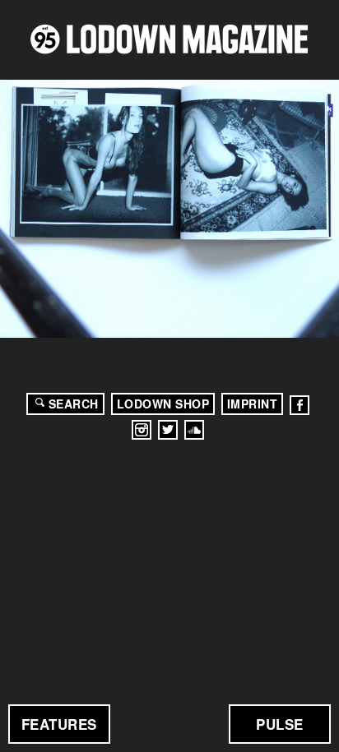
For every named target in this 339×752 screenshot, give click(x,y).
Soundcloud (194, 430)
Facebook (299, 405)
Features (59, 724)
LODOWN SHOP (163, 403)
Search (74, 403)
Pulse (280, 724)
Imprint (252, 403)
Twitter (168, 430)
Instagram (141, 430)
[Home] (169, 39)
